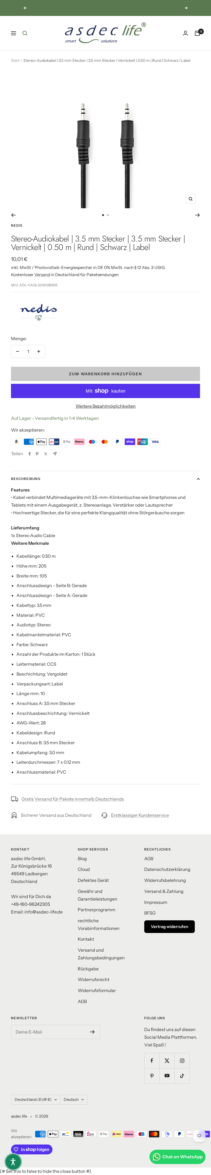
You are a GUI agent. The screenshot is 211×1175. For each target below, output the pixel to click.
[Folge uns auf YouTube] (166, 1075)
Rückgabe (88, 968)
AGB (82, 1001)
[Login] (185, 33)
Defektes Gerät (93, 880)
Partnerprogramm (96, 909)
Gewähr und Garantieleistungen (97, 895)
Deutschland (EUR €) (33, 1099)
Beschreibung (25, 479)
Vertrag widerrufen (169, 926)
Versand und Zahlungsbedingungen (101, 953)
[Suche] (25, 33)
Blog (82, 858)
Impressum (155, 902)
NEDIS (17, 225)
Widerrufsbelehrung (165, 880)
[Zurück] (13, 215)
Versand (42, 274)
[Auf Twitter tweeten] (45, 454)
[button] (13, 1162)
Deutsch (71, 1099)
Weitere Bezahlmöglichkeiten (106, 406)
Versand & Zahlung (164, 891)
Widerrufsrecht (93, 979)
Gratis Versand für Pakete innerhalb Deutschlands (72, 799)
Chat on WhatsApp (182, 1156)
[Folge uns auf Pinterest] (151, 1075)
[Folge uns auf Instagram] (182, 1060)
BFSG (150, 913)
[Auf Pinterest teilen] (37, 454)
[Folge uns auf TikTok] (182, 1075)
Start (15, 60)
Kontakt (86, 939)
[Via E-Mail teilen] (55, 453)
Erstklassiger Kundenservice (140, 815)
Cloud (84, 869)
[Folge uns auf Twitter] (166, 1060)
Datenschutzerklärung (167, 869)
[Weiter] (197, 215)
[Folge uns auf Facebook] (151, 1060)
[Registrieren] (92, 1032)
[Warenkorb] (197, 33)
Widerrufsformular (97, 990)
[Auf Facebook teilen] (30, 454)
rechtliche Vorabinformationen (99, 924)
